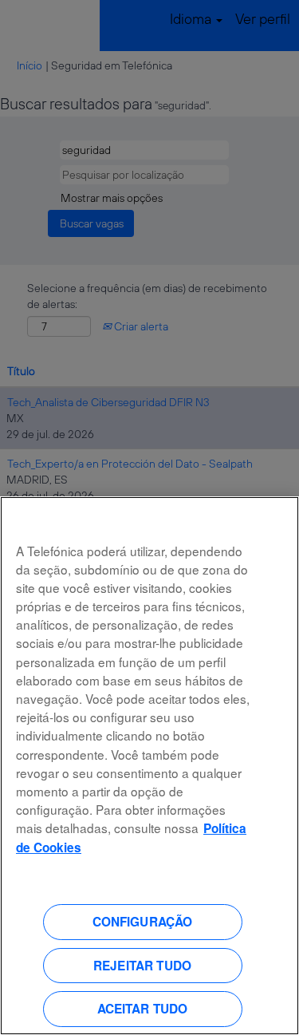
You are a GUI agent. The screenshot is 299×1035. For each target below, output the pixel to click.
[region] (149, 765)
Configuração (142, 921)
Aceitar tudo (142, 1008)
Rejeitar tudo (142, 965)
